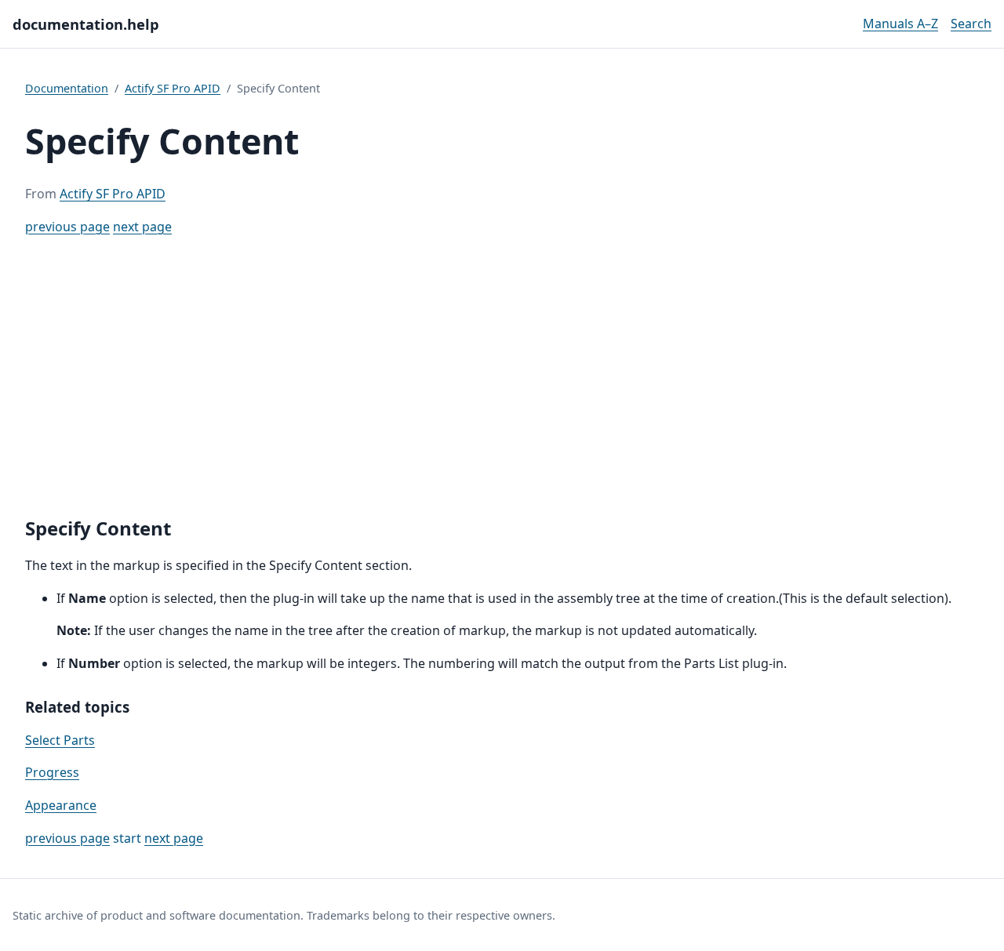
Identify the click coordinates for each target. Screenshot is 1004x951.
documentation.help (86, 24)
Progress (52, 772)
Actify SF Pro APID (172, 88)
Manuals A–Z (900, 23)
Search (971, 23)
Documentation (66, 88)
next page (142, 226)
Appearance (60, 805)
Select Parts (60, 740)
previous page (67, 226)
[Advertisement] (502, 377)
